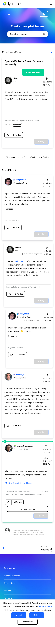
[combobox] (27, 34)
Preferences (27, 621)
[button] (18, 615)
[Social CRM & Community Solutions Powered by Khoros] (46, 549)
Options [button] (51, 52)
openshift (17, 125)
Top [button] (3, 548)
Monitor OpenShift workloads (18, 483)
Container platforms (12, 52)
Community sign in (44, 14)
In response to (33, 254)
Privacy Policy (45, 606)
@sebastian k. (19, 261)
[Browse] (10, 14)
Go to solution (33, 73)
